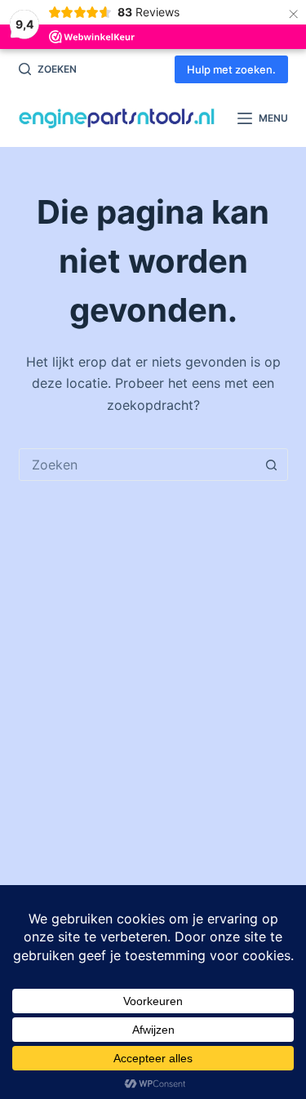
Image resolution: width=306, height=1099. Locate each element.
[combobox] (138, 464)
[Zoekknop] (271, 464)
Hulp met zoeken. (231, 69)
